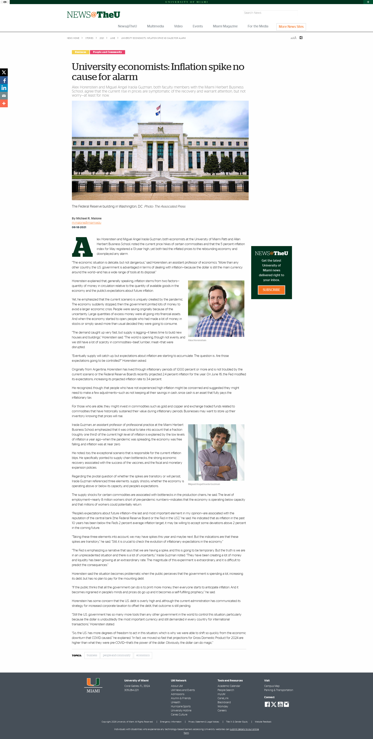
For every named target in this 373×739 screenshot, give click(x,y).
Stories (89, 38)
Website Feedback (263, 722)
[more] (4, 103)
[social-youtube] (280, 704)
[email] (4, 96)
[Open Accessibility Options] (5, 2)
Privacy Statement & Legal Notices (203, 722)
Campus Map (272, 686)
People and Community (107, 52)
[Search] (302, 13)
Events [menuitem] (198, 26)
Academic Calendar (229, 686)
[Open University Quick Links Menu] (368, 2)
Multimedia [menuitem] (155, 26)
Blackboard (224, 702)
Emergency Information (170, 722)
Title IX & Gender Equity (237, 722)
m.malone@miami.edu (86, 222)
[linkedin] (4, 88)
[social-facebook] (267, 704)
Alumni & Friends (181, 698)
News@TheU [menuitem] (127, 26)
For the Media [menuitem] (258, 26)
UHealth (175, 702)
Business (80, 52)
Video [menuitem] (178, 26)
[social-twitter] (274, 704)
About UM (177, 686)
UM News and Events (183, 690)
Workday (223, 706)
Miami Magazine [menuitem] (225, 26)
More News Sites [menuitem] (291, 27)
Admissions (177, 694)
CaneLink (223, 698)
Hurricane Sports (181, 706)
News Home (73, 38)
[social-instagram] (286, 704)
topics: (77, 655)
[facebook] (4, 80)
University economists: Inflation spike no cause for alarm (153, 38)
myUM (221, 694)
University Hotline (181, 710)
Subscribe (271, 290)
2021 (101, 38)
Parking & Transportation (278, 690)
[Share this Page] (298, 40)
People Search (226, 690)
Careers (222, 710)
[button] (365, 728)
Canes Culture (179, 714)
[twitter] (4, 72)
